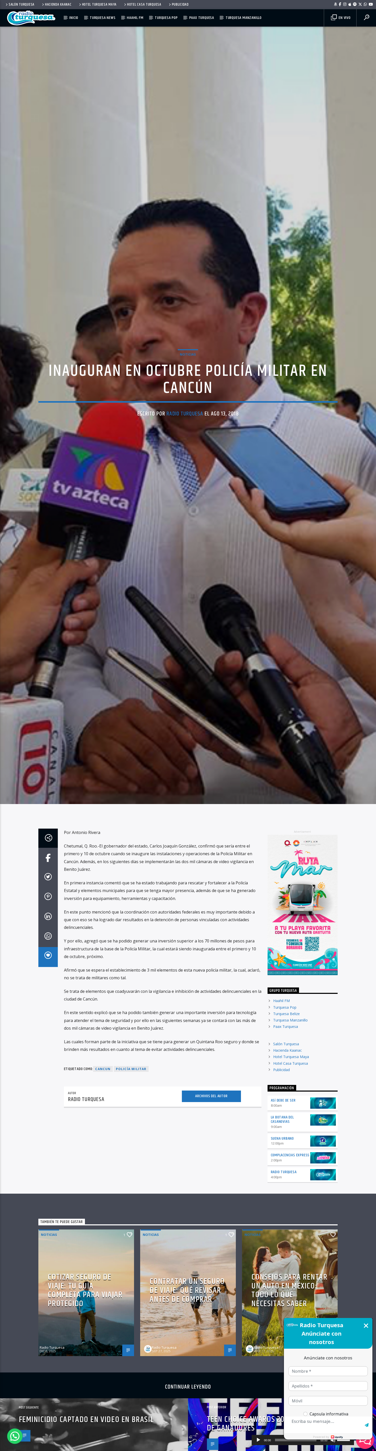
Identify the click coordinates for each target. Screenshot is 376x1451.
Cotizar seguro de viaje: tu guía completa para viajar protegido (85, 1326)
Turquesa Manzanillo (244, 18)
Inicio (73, 18)
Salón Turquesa (22, 4)
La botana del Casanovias (282, 1155)
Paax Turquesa (201, 18)
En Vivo (344, 18)
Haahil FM (135, 18)
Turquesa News (102, 18)
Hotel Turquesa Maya (99, 4)
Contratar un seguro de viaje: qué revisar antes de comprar (187, 1326)
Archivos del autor (211, 1131)
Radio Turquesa (185, 430)
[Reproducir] (258, 1440)
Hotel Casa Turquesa (144, 4)
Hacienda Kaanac (58, 4)
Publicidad (180, 4)
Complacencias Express (290, 1191)
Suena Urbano (282, 1174)
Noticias (188, 370)
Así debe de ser (283, 1136)
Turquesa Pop (166, 18)
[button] (15, 1436)
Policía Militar (131, 1104)
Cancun (102, 1104)
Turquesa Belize (286, 1049)
